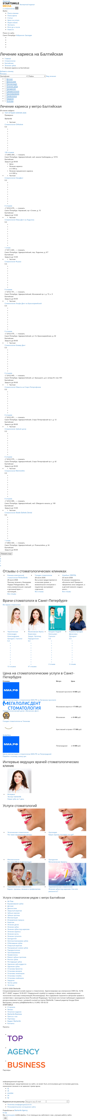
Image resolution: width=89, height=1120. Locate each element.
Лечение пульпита (14, 936)
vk (8, 1091)
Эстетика (10, 101)
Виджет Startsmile (14, 1021)
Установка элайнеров (15, 978)
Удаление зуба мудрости (16, 964)
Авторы (10, 1009)
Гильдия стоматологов (43, 575)
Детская (10, 79)
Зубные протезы (13, 915)
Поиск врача (12, 15)
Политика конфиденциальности (19, 1104)
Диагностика (11, 81)
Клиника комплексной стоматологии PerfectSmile (17, 576)
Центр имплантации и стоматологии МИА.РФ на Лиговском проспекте (29, 700)
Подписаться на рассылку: (14, 1101)
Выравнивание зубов (15, 903)
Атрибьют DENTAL (69, 575)
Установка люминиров (15, 973)
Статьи (10, 18)
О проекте (11, 1007)
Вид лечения (51, 76)
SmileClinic (7, 735)
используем (10, 1115)
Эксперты (11, 25)
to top (5, 1112)
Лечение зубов (12, 86)
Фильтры (3, 73)
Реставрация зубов (14, 962)
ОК (5, 1118)
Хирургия (10, 98)
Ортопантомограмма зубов (17, 941)
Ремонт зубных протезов (16, 957)
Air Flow (10, 901)
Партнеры (11, 1018)
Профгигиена (12, 96)
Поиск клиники (12, 13)
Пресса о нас (12, 1016)
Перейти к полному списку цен (14, 756)
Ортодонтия (11, 88)
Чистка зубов (12, 982)
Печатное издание (14, 1012)
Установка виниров (14, 971)
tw (8, 1098)
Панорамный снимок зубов (17, 948)
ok (8, 1095)
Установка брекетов (14, 969)
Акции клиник (12, 22)
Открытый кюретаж (14, 945)
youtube (10, 1093)
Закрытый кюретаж (14, 910)
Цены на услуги (13, 20)
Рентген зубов (12, 959)
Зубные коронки (13, 913)
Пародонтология (13, 91)
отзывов (9, 152)
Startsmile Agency (21, 1110)
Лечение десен (13, 924)
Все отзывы (11, 594)
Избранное (20, 35)
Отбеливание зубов (14, 943)
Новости (10, 29)
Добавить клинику (6, 71)
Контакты (10, 1023)
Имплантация (12, 84)
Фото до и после (13, 27)
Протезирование (13, 93)
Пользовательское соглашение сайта (21, 1107)
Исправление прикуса (15, 920)
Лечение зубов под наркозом (18, 929)
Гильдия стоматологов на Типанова (16, 721)
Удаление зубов (13, 966)
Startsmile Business (14, 1014)
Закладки (28, 35)
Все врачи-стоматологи (12, 604)
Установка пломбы (14, 975)
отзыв (7, 247)
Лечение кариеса (14, 931)
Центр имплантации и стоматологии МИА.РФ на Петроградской (27, 754)
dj (8, 1088)
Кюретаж (10, 922)
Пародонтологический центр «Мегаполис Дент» (21, 711)
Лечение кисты (13, 934)
